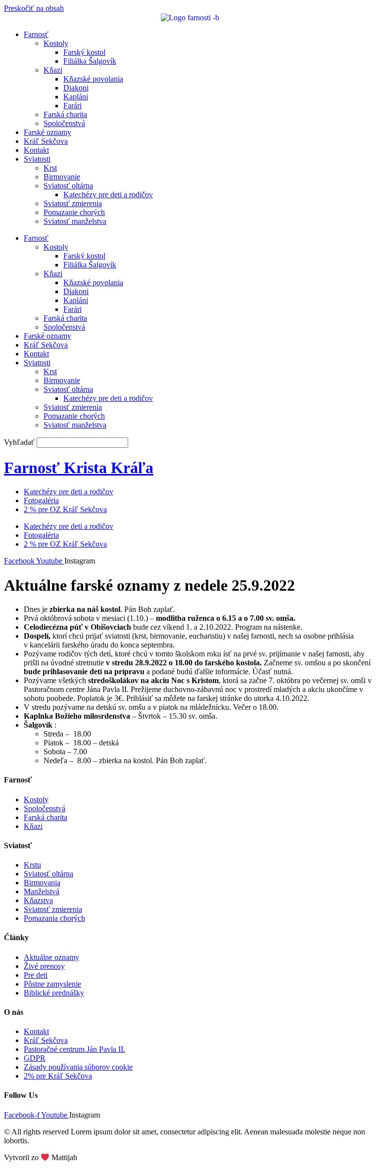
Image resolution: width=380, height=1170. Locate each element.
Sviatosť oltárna (68, 185)
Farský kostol (84, 52)
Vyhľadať (19, 442)
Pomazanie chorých (74, 212)
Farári (72, 105)
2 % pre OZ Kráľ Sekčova (65, 509)
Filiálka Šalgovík (89, 61)
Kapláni (75, 96)
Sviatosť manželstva (75, 221)
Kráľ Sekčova (46, 141)
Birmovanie (62, 177)
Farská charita (65, 114)
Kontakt (36, 150)
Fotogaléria (41, 500)
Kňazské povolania (93, 79)
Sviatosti (37, 159)
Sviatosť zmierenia (73, 203)
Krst (50, 168)
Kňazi (53, 70)
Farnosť (36, 34)
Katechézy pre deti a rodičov (108, 194)
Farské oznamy (47, 132)
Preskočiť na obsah (34, 8)
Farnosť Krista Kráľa (78, 468)
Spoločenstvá (64, 123)
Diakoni (76, 88)
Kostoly (56, 43)
